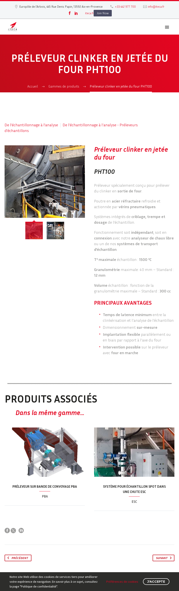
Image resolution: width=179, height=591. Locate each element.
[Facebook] (69, 13)
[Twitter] (13, 530)
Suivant (161, 558)
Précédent (20, 558)
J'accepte (156, 582)
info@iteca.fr (156, 6)
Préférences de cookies (122, 582)
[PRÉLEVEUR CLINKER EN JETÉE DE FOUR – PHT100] (45, 181)
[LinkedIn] (76, 13)
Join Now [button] (103, 13)
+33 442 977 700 (125, 6)
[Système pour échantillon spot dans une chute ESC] (134, 452)
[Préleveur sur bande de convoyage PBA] (45, 452)
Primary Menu (167, 27)
